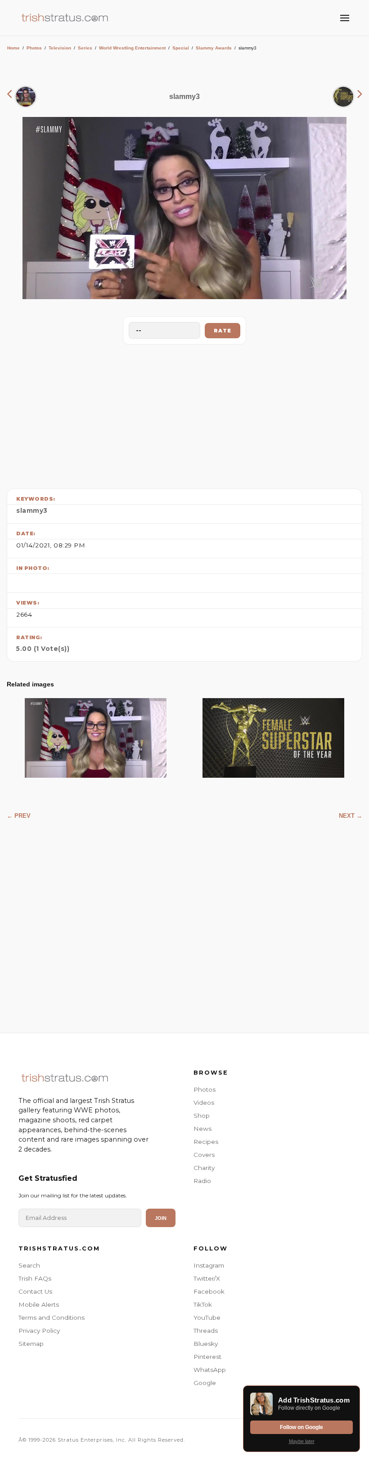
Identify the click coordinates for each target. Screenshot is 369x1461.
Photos (34, 47)
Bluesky (206, 1343)
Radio (202, 1180)
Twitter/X (207, 1278)
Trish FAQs (34, 1278)
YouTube (207, 1317)
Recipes (206, 1141)
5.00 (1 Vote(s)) (42, 648)
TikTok (203, 1304)
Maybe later (302, 1441)
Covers (204, 1154)
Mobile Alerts (38, 1304)
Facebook (209, 1291)
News (203, 1128)
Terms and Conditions (51, 1317)
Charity (204, 1167)
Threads (206, 1330)
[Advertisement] (184, 414)
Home (13, 47)
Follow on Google (301, 1427)
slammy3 (32, 510)
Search (29, 1265)
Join (160, 1218)
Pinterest (207, 1356)
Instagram (209, 1265)
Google (205, 1382)
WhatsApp (210, 1369)
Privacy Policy (39, 1330)
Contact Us (35, 1291)
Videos (204, 1102)
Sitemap (31, 1343)
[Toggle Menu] (345, 17)
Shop (202, 1115)
